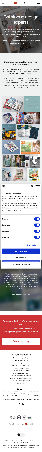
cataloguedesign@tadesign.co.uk (23, 394)
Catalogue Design (24, 445)
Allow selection (21, 257)
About (8, 445)
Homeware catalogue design (21, 360)
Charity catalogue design (21, 373)
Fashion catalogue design (21, 358)
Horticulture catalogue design (21, 365)
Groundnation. (24, 442)
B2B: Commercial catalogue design (21, 378)
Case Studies (32, 445)
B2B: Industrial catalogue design (21, 375)
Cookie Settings (30, 447)
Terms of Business (15, 447)
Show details (31, 245)
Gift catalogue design (21, 363)
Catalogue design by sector (21, 354)
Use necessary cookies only (21, 264)
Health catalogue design (21, 368)
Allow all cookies (21, 251)
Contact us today (21, 341)
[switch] (37, 225)
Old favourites (21, 383)
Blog (12, 445)
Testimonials (16, 445)
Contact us (21, 389)
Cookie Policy (23, 447)
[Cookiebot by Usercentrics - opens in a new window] (31, 186)
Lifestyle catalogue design (21, 370)
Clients (4, 445)
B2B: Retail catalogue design (21, 381)
